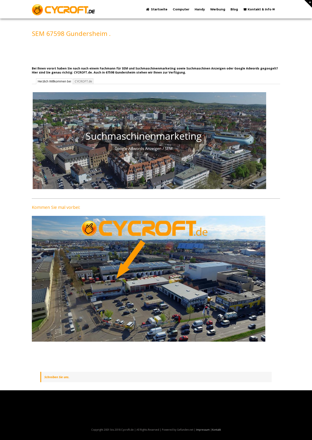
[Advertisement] (109, 51)
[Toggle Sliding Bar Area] (308, 4)
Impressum (203, 430)
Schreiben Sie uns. (56, 377)
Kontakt (216, 430)
